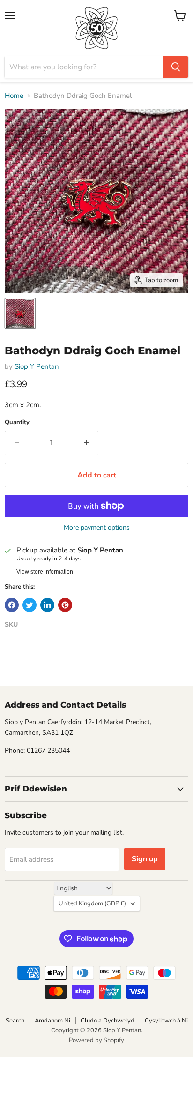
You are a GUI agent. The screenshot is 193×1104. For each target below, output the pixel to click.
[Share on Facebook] (12, 605)
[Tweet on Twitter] (29, 605)
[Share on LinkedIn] (47, 605)
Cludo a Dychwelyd (107, 1020)
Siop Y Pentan (37, 366)
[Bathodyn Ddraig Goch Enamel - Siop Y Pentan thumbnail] (20, 313)
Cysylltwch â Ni (166, 1020)
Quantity (17, 422)
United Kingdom (92, 903)
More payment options (97, 527)
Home (14, 96)
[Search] (175, 67)
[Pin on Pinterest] (65, 605)
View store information (44, 571)
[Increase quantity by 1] (86, 443)
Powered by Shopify (96, 1040)
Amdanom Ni (52, 1020)
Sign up (145, 859)
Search (15, 1020)
